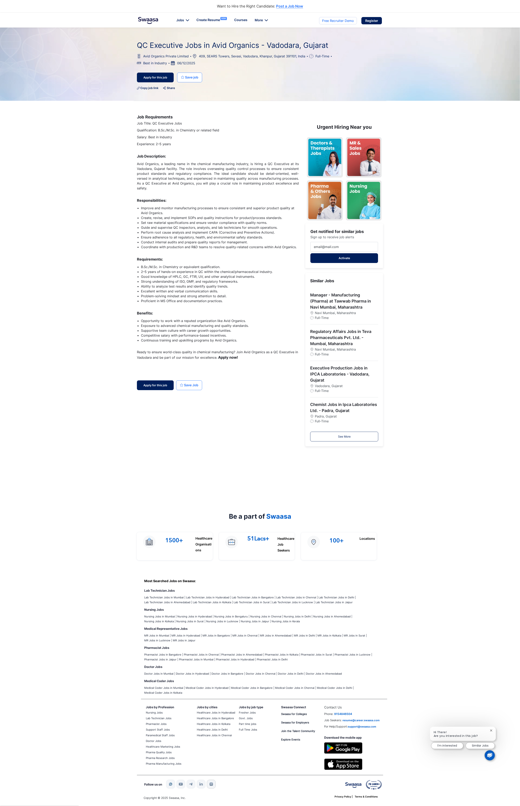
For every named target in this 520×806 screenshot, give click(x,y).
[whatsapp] (170, 784)
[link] (148, 20)
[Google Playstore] (343, 747)
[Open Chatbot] (489, 755)
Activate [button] (344, 258)
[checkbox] (189, 77)
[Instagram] (211, 784)
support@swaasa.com (362, 726)
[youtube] (180, 784)
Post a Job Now (289, 6)
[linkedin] (201, 784)
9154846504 (343, 714)
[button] (371, 20)
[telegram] (190, 784)
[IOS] (343, 764)
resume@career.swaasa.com (361, 720)
